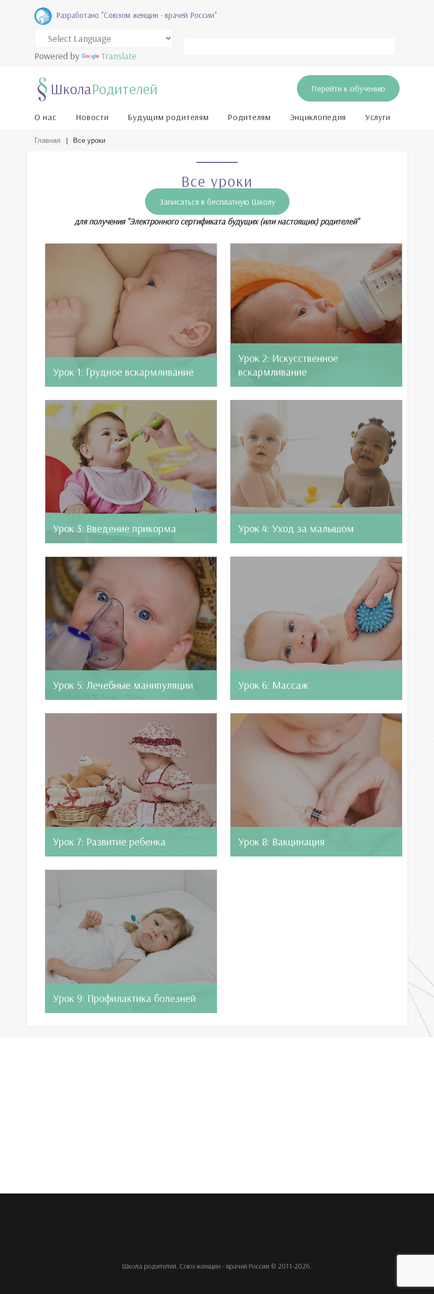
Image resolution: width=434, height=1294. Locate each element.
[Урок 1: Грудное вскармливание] (131, 315)
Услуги (377, 117)
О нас (45, 117)
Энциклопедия (318, 117)
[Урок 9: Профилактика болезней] (131, 941)
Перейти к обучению (348, 88)
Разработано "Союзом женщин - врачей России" (136, 15)
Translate (119, 56)
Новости (92, 117)
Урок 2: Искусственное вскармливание (288, 364)
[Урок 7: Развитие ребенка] (131, 784)
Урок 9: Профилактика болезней (124, 998)
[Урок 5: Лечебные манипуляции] (131, 628)
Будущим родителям (168, 117)
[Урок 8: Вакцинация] (316, 784)
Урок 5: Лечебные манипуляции (123, 684)
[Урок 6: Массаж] (316, 628)
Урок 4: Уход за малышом (296, 528)
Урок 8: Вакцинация (281, 841)
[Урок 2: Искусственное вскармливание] (316, 315)
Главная (47, 140)
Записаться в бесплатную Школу (217, 201)
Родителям (249, 117)
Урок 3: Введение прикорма (114, 528)
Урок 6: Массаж (273, 684)
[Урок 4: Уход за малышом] (316, 471)
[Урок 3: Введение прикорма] (131, 471)
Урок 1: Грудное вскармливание (123, 371)
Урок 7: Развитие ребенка (109, 841)
